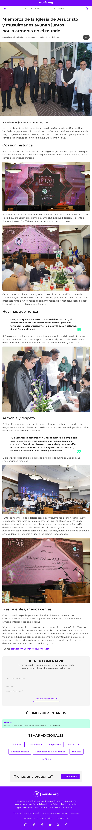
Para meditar (36, 744)
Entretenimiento (20, 751)
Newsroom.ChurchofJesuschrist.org (30, 648)
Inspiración (50, 8)
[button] (4, 8)
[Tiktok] (42, 825)
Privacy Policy (46, 818)
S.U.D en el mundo (36, 37)
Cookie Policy (62, 818)
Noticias (38, 8)
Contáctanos (29, 818)
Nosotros (62, 8)
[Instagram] (26, 825)
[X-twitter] (58, 825)
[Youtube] (50, 825)
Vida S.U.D (73, 744)
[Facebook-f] (34, 825)
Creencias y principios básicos (14, 37)
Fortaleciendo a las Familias (50, 751)
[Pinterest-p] (66, 825)
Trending (28, 8)
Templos (76, 751)
